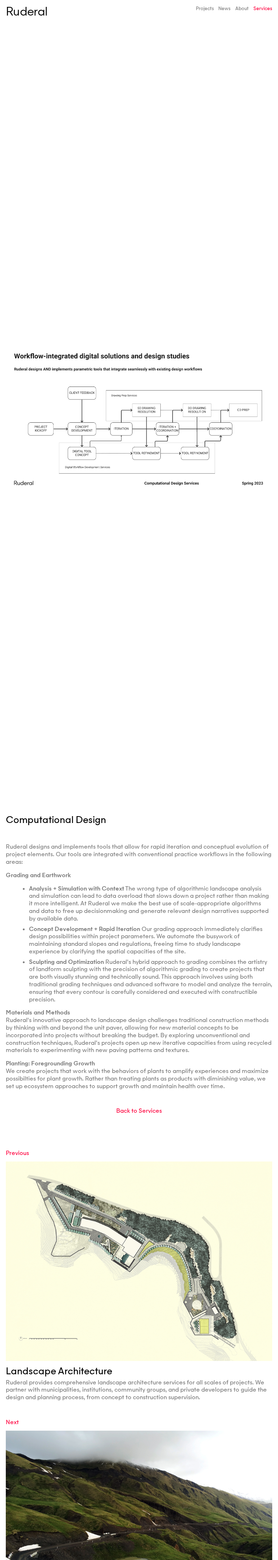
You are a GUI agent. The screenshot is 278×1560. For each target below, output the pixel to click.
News (224, 9)
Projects (205, 9)
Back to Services (139, 1111)
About (242, 9)
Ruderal (27, 11)
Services (262, 9)
